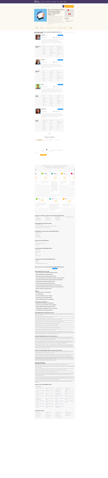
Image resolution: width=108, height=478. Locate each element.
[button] (70, 14)
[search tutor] (63, 6)
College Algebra (44, 98)
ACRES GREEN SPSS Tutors (48, 412)
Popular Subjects (38, 386)
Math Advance (58, 75)
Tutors (37, 6)
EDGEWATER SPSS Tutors (68, 412)
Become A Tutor (48, 1)
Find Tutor (43, 1)
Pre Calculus (58, 95)
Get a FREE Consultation (48, 139)
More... (58, 55)
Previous (35, 169)
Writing (58, 120)
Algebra (51, 75)
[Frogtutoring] (37, 1)
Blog (58, 1)
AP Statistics (51, 98)
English (43, 75)
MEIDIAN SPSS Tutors (67, 415)
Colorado (43, 6)
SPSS (39, 6)
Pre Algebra (58, 78)
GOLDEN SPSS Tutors (57, 415)
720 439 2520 (70, 4)
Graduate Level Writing (52, 52)
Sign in (65, 1)
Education (44, 100)
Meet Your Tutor (58, 139)
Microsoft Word (58, 46)
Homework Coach (45, 46)
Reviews (61, 1)
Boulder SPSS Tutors (37, 415)
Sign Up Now (55, 268)
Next (74, 169)
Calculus (51, 100)
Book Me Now (60, 35)
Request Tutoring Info (69, 6)
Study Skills (44, 52)
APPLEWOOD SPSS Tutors (58, 412)
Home (35, 6)
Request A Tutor (39, 139)
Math (43, 103)
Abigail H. (43, 59)
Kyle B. (42, 84)
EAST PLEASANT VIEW (47, 6)
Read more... (49, 24)
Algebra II (44, 72)
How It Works (54, 1)
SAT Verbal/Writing (59, 49)
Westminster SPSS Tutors (48, 415)
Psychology (51, 72)
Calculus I (44, 95)
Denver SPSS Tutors (37, 412)
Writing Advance (44, 49)
